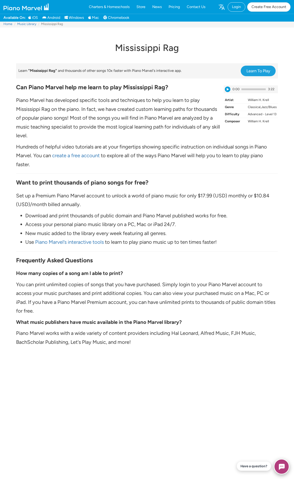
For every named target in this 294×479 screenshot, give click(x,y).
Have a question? (253, 466)
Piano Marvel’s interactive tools (69, 242)
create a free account (76, 155)
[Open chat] (281, 466)
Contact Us (196, 7)
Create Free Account (269, 7)
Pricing (174, 7)
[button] (221, 7)
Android (53, 17)
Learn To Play (258, 70)
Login (236, 7)
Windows (76, 17)
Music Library (26, 24)
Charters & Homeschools (109, 7)
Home (7, 24)
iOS (34, 17)
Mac (95, 17)
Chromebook (118, 17)
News (157, 7)
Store (140, 7)
